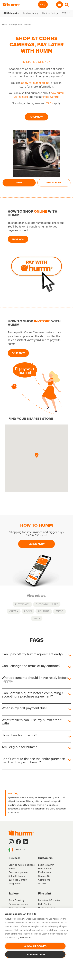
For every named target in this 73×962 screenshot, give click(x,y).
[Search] (67, 5)
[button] (36, 455)
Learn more (25, 937)
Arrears (42, 883)
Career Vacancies (18, 904)
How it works (45, 868)
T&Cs (49, 103)
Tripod (59, 611)
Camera (13, 611)
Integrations (14, 883)
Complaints (44, 880)
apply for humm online (35, 83)
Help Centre (51, 97)
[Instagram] (11, 841)
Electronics (22, 604)
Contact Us (44, 876)
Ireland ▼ (19, 849)
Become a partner (18, 872)
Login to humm (46, 865)
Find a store (44, 872)
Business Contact (17, 880)
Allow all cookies (35, 946)
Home (4, 24)
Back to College (50, 13)
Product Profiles (46, 908)
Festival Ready (30, 13)
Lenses (28, 611)
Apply (42, 4)
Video (36, 618)
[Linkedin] (25, 841)
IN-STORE (29, 62)
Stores (12, 24)
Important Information (49, 900)
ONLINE (43, 62)
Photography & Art (47, 604)
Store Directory (16, 900)
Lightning (43, 611)
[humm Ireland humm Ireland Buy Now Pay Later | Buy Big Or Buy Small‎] (11, 4)
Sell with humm (16, 876)
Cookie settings (35, 954)
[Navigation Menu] (59, 4)
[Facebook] (18, 841)
